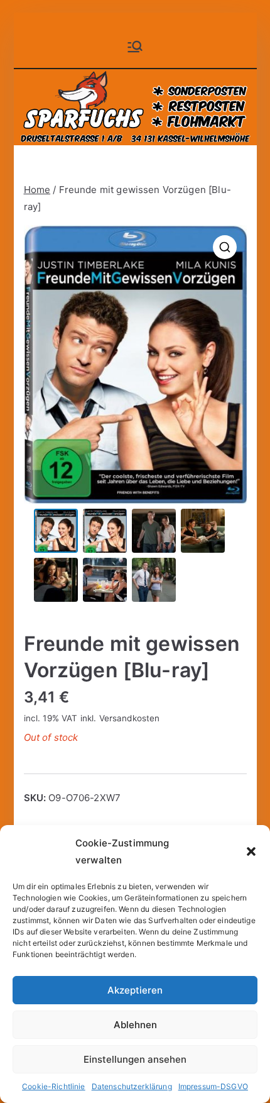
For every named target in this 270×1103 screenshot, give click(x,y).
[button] (251, 851)
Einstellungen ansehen (135, 1059)
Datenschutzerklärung (132, 1086)
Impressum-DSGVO (213, 1086)
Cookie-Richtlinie (53, 1086)
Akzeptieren (135, 990)
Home (37, 190)
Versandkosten (129, 718)
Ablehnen (135, 1025)
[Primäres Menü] (135, 46)
